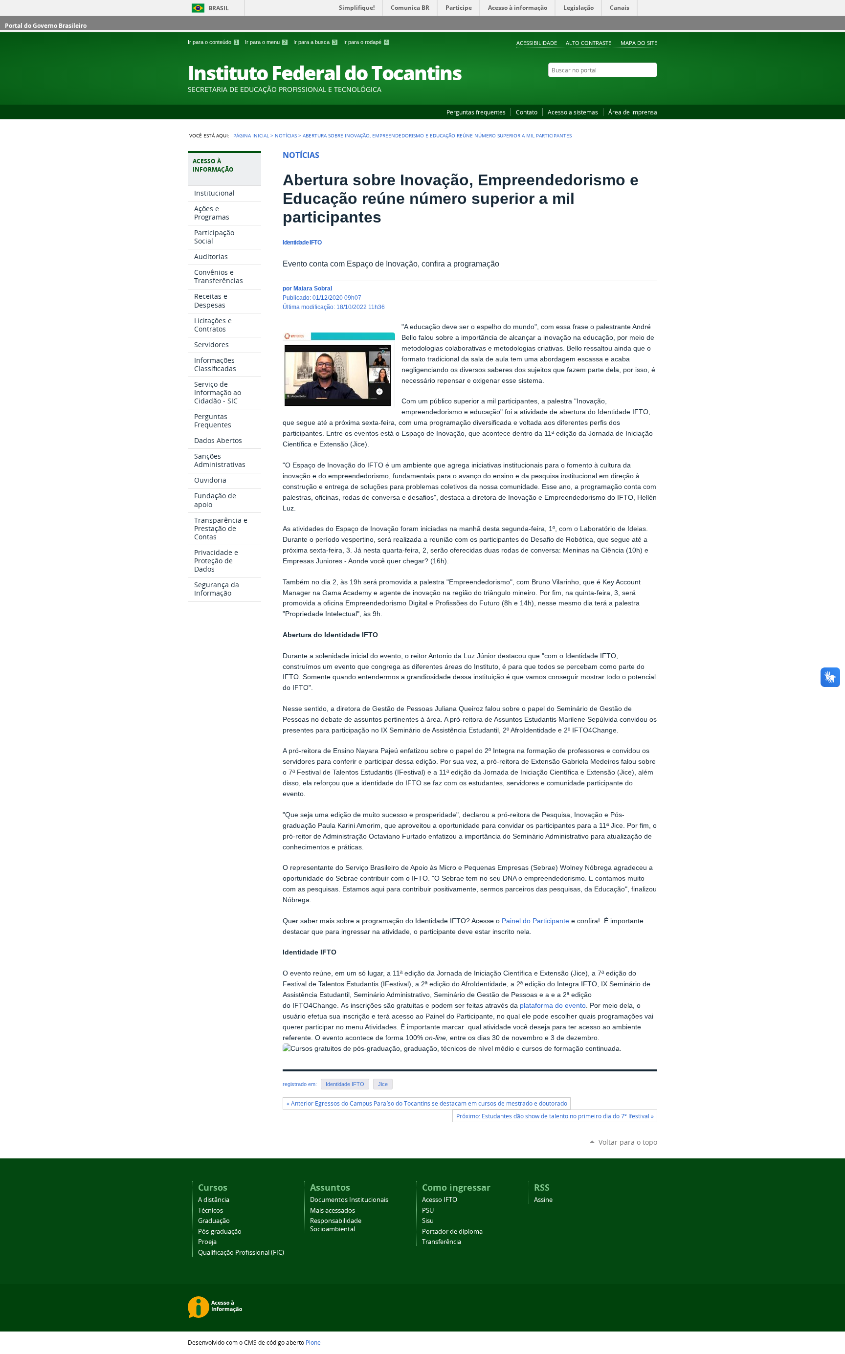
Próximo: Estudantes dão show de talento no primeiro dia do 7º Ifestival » (555, 1116)
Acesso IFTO (439, 1200)
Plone (313, 1342)
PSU (428, 1210)
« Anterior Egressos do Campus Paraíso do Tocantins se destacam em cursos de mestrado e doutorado (427, 1103)
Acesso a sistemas (573, 112)
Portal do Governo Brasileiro (46, 26)
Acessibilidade (536, 42)
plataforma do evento (553, 1005)
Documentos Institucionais (349, 1200)
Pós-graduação (220, 1231)
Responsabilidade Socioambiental (335, 1225)
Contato (526, 112)
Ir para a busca (314, 42)
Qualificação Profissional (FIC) (241, 1252)
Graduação (214, 1221)
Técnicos (210, 1210)
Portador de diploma (452, 1231)
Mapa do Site (639, 42)
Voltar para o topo (628, 1142)
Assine (543, 1200)
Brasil (218, 8)
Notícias (286, 135)
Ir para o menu (265, 42)
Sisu (428, 1221)
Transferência (441, 1242)
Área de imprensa (632, 112)
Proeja (207, 1242)
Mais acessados (332, 1210)
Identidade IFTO (345, 1084)
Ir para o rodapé (365, 42)
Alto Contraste (588, 42)
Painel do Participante (535, 921)
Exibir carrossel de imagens (374, 336)
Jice (383, 1084)
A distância (213, 1200)
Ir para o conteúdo (213, 42)
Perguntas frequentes (476, 112)
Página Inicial (251, 135)
